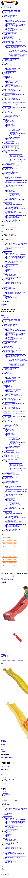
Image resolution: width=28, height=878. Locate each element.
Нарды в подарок (16, 129)
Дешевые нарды (10, 121)
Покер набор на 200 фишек (15, 154)
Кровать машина (10, 49)
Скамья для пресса (7, 169)
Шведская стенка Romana (12, 216)
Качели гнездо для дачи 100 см (13, 80)
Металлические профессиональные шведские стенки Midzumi (15, 206)
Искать (2, 225)
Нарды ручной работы (11, 126)
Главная (2, 573)
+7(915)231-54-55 (13, 229)
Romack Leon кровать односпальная (12, 11)
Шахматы (5, 187)
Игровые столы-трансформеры (13, 68)
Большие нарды (10, 120)
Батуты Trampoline (10, 23)
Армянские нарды (13, 128)
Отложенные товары (8, 779)
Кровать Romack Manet (9, 91)
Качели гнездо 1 (7, 74)
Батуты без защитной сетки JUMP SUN (16, 24)
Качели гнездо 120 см (11, 78)
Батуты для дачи (7, 19)
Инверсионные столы (8, 72)
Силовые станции (7, 167)
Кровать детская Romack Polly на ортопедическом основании (11, 100)
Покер (5, 151)
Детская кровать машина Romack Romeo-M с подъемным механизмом (18, 51)
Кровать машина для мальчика (16, 56)
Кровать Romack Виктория (10, 98)
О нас (4, 783)
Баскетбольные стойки (9, 16)
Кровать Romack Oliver (9, 93)
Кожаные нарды (10, 122)
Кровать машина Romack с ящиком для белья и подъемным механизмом (18, 53)
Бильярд (8, 67)
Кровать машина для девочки (16, 55)
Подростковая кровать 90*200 (10, 150)
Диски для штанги (7, 60)
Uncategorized (6, 13)
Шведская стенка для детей (13, 220)
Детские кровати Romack (9, 43)
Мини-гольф (6, 113)
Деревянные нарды (14, 130)
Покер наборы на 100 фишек (16, 156)
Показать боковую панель (7, 579)
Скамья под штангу (8, 171)
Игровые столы (7, 64)
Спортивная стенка (11, 211)
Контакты (8, 296)
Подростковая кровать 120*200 (11, 143)
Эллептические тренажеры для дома (12, 222)
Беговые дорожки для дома (10, 32)
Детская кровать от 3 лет (9, 42)
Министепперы (7, 117)
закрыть (2, 534)
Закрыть (3, 657)
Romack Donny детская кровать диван (15, 45)
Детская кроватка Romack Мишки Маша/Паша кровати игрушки (16, 47)
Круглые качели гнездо (12, 85)
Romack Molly (6, 12)
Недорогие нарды (10, 139)
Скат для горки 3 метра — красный (12, 660)
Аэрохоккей (9, 65)
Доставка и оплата (7, 781)
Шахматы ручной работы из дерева (15, 199)
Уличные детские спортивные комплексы (13, 176)
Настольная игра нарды (12, 138)
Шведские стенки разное (9, 221)
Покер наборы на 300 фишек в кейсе (18, 158)
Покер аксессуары (10, 163)
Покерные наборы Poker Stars (16, 161)
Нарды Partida (9, 124)
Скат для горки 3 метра (9, 173)
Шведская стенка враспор (12, 217)
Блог (4, 795)
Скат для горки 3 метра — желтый (11, 747)
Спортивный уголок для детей (13, 212)
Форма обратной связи (11, 297)
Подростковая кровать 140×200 (11, 146)
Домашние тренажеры (8, 62)
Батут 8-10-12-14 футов (12, 20)
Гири (7, 63)
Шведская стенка (7, 202)
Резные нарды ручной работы (16, 135)
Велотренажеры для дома (9, 33)
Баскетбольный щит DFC (9, 17)
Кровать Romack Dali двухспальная (12, 90)
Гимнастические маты (8, 36)
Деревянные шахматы (14, 194)
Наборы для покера (11, 152)
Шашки (5, 200)
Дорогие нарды (13, 132)
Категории (3, 315)
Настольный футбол (11, 69)
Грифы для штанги (8, 38)
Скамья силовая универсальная (11, 172)
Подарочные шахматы (14, 195)
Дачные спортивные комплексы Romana (13, 39)
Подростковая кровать (8, 142)
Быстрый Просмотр (5, 655)
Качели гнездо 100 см (11, 77)
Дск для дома (9, 203)
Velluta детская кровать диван (10, 15)
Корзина (5, 780)
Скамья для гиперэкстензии (10, 168)
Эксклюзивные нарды (14, 137)
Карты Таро (6, 73)
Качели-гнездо (7, 76)
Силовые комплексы (8, 164)
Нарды (5, 119)
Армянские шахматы (14, 193)
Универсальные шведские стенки (14, 213)
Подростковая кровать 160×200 (11, 147)
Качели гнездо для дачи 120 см (13, 81)
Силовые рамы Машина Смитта (11, 165)
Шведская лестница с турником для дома (16, 215)
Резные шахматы (10, 191)
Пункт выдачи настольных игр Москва (15, 292)
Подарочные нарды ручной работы (17, 133)
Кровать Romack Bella (8, 89)
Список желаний (5, 656)
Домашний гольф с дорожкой (13, 115)
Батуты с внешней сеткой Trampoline (15, 25)
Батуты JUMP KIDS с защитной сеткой (15, 21)
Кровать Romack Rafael (9, 97)
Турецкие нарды (10, 141)
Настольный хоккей (11, 71)
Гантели (5, 34)
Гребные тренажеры (8, 37)
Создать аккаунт (5, 876)
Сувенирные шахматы (11, 196)
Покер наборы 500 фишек (15, 155)
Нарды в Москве (10, 125)
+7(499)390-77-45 (13, 228)
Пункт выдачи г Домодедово (13, 293)
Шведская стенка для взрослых (14, 219)
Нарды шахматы (10, 190)
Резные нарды (12, 134)
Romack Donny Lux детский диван (11, 10)
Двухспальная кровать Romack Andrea (12, 41)
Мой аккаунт (6, 778)
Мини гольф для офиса (12, 116)
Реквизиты (9, 298)
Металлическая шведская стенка (14, 204)
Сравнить (3, 654)
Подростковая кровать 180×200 (11, 148)
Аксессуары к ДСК (11, 59)
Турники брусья (7, 174)
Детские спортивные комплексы (11, 58)
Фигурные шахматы (11, 198)
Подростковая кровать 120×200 (11, 145)
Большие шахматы (10, 189)
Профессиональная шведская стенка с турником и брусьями (15, 209)
